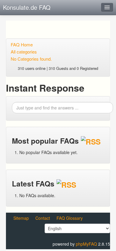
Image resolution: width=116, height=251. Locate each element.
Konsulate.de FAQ (27, 7)
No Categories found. (31, 59)
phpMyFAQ (86, 244)
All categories (24, 51)
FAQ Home (22, 44)
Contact (42, 218)
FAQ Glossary (70, 218)
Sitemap (21, 218)
